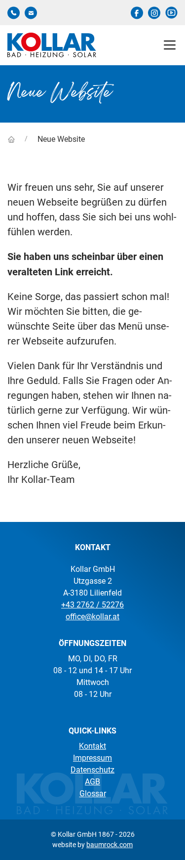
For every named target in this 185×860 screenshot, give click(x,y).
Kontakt (92, 746)
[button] (170, 45)
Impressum (92, 758)
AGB (92, 781)
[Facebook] (137, 12)
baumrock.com (109, 845)
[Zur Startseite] (12, 138)
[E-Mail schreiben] (31, 12)
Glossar (92, 793)
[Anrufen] (13, 12)
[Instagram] (154, 12)
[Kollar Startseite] (51, 45)
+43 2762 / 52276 (92, 604)
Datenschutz (92, 769)
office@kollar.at (92, 616)
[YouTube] (171, 12)
